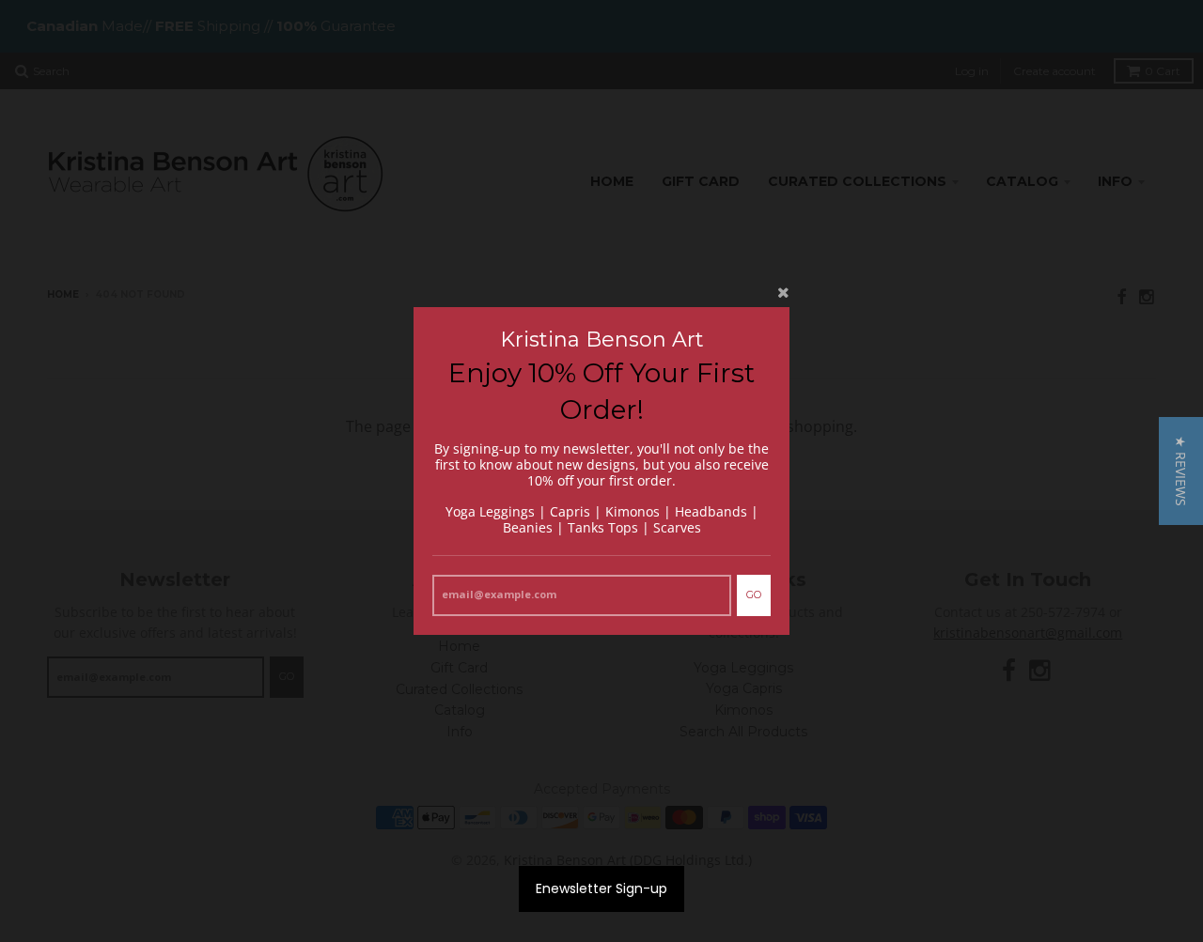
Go (753, 594)
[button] (1181, 471)
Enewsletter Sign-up (601, 888)
